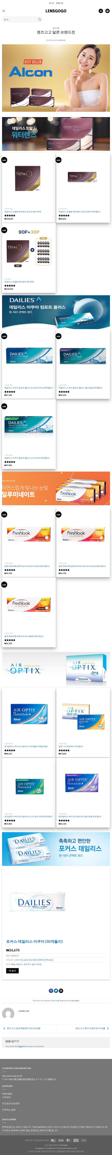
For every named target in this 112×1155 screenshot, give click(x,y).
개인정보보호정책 (11, 1103)
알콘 (26, 960)
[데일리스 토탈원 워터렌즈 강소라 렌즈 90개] (29, 179)
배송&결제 (7, 1093)
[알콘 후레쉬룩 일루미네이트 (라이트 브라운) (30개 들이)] (83, 534)
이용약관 (28, 1140)
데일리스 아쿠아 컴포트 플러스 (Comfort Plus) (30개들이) (28, 388)
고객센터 (6, 1097)
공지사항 (56, 28)
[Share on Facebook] (51, 991)
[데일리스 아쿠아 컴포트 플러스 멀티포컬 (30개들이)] (83, 356)
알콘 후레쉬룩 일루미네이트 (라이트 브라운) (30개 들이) (82, 566)
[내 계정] (101, 11)
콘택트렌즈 (49, 960)
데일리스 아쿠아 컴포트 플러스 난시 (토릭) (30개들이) (26, 458)
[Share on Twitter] (56, 991)
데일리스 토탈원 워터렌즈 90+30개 (19, 282)
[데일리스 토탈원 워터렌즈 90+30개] (29, 250)
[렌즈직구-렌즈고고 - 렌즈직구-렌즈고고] (56, 10)
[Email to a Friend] (61, 991)
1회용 (13, 964)
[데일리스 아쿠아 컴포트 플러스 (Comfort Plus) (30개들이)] (29, 356)
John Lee (62, 40)
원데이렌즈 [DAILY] (36, 960)
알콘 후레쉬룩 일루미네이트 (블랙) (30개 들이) (23, 636)
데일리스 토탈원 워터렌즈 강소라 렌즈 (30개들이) (79, 211)
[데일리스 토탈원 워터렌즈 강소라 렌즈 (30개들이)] (83, 179)
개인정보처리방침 (41, 1140)
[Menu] (3, 11)
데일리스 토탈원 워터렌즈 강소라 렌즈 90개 (22, 211)
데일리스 (19, 964)
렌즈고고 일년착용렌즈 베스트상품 (23, 1028)
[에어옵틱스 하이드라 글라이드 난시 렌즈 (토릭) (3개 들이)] (29, 784)
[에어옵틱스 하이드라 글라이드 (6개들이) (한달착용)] (29, 714)
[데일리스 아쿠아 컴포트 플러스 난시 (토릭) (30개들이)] (29, 426)
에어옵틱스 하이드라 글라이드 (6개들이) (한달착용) (26, 746)
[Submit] (39, 19)
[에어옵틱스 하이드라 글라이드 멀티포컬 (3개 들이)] (83, 784)
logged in (21, 1046)
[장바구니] (107, 11)
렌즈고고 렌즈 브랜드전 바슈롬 (91, 1028)
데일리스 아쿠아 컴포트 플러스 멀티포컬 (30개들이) (80, 388)
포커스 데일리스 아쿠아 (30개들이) (34, 941)
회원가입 (59, 3)
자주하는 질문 (9, 1109)
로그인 (51, 3)
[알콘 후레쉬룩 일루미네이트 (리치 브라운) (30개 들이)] (29, 534)
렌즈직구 (27, 964)
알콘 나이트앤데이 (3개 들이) (71, 746)
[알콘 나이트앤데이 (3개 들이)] (83, 714)
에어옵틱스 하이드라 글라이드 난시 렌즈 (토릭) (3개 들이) (28, 816)
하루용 (39, 964)
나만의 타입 (18, 960)
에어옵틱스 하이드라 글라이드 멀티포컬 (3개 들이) (80, 816)
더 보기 (12, 970)
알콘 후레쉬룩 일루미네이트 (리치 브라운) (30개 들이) (26, 566)
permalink (75, 1000)
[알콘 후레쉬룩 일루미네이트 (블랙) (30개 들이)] (29, 604)
